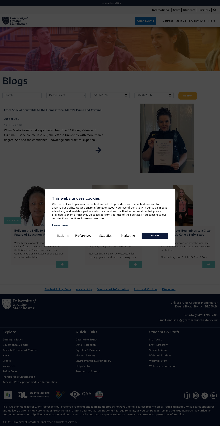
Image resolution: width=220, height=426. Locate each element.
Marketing (128, 236)
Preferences (83, 236)
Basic (60, 236)
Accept (154, 236)
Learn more (60, 225)
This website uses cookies (76, 199)
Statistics (105, 236)
